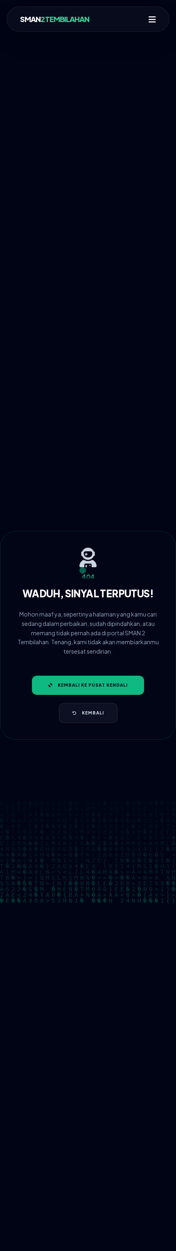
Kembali (93, 712)
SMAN (55, 19)
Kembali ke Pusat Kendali (93, 685)
